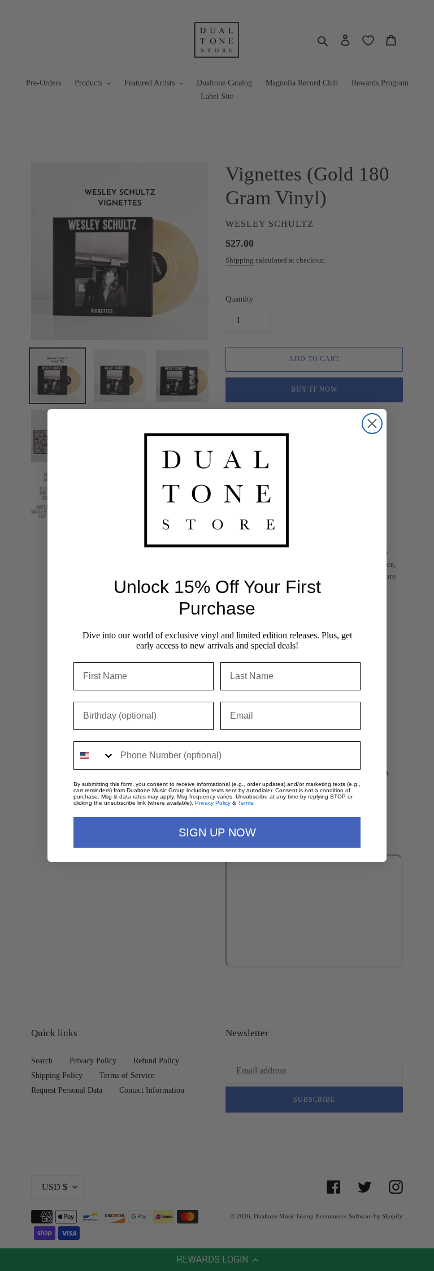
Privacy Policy (213, 803)
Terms (245, 803)
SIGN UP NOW (217, 832)
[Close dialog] (372, 423)
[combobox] (94, 755)
